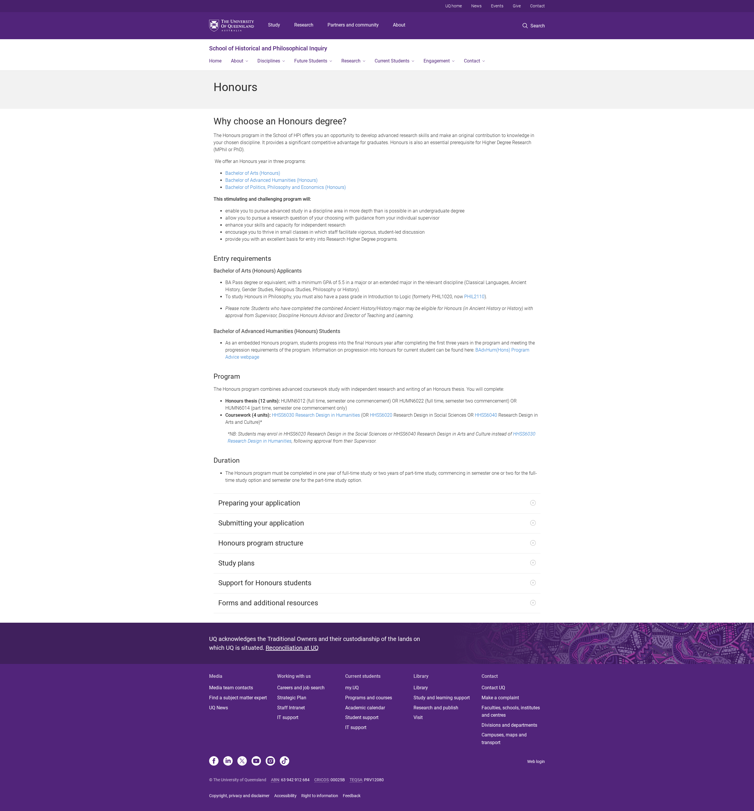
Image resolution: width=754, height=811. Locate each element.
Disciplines (268, 61)
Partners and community (353, 25)
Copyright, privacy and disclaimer (239, 795)
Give (517, 6)
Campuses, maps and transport (504, 738)
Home (215, 61)
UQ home (453, 6)
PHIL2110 (474, 296)
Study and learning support (442, 697)
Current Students (392, 61)
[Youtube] (256, 761)
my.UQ (352, 687)
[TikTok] (284, 761)
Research (303, 25)
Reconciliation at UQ (292, 647)
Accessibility (285, 795)
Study (274, 25)
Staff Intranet (291, 708)
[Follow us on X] (242, 761)
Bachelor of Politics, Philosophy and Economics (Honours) (285, 187)
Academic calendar (365, 708)
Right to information (319, 795)
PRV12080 (374, 779)
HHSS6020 (381, 415)
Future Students (310, 61)
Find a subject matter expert (238, 697)
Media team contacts (231, 687)
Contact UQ (493, 687)
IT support (287, 717)
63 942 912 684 (295, 779)
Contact (537, 6)
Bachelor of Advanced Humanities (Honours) (271, 180)
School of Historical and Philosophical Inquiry (268, 48)
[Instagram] (270, 761)
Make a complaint (500, 697)
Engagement (437, 61)
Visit (418, 717)
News (476, 6)
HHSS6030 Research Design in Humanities (316, 415)
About (399, 25)
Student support (361, 717)
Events (497, 6)
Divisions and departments (509, 725)
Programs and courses (368, 697)
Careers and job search (301, 687)
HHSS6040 (486, 415)
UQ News (218, 708)
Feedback (352, 795)
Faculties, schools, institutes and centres (511, 711)
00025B (337, 779)
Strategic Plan (291, 697)
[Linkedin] (228, 761)
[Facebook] (214, 761)
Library (421, 687)
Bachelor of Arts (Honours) (252, 173)
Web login (536, 761)
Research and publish (436, 708)
